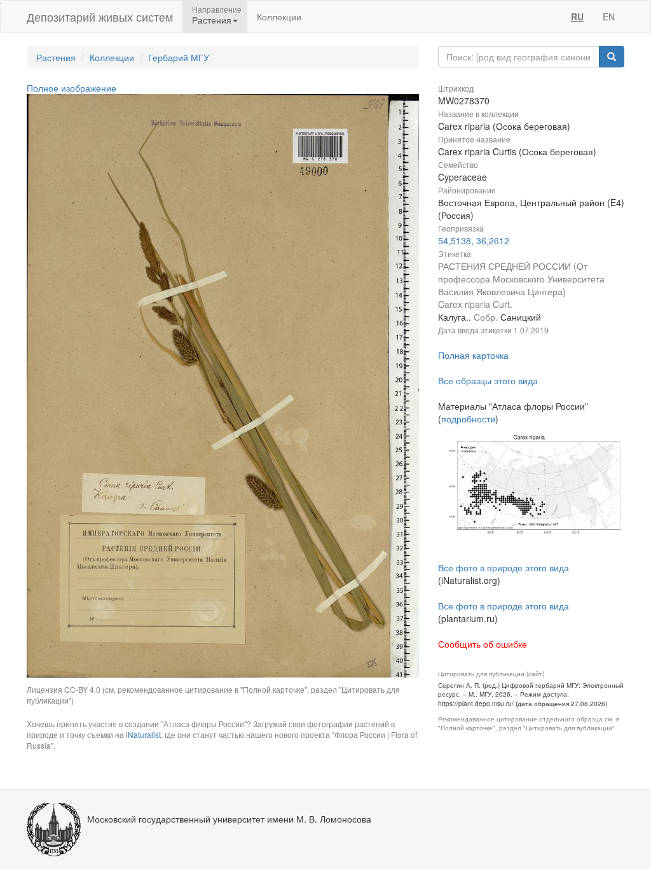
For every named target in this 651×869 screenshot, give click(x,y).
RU (577, 16)
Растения (56, 57)
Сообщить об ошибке (482, 643)
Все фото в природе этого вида (503, 567)
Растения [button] (211, 19)
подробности (468, 418)
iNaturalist (143, 734)
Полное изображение (71, 87)
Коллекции (279, 16)
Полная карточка (473, 355)
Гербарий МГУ (178, 57)
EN (609, 16)
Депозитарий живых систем (100, 16)
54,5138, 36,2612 (473, 240)
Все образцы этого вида (488, 380)
